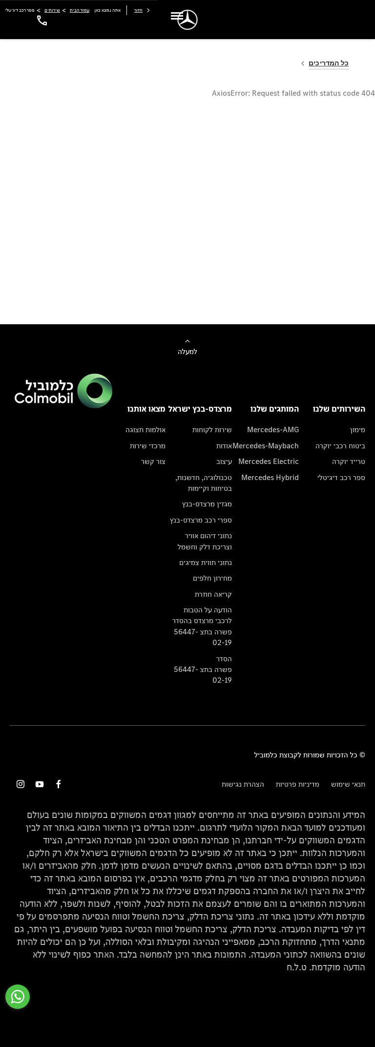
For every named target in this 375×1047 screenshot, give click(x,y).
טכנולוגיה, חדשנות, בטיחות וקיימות (203, 482)
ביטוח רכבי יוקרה (340, 445)
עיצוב (224, 461)
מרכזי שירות (148, 445)
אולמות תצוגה (145, 429)
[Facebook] (58, 784)
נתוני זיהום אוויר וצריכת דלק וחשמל (205, 540)
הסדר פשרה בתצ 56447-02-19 (203, 669)
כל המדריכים (329, 63)
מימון (357, 429)
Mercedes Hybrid (270, 477)
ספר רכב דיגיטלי (341, 477)
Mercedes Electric (268, 461)
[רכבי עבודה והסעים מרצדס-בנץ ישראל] (188, 20)
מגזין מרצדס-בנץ (207, 504)
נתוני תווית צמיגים (205, 562)
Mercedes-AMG (273, 429)
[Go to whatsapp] (17, 996)
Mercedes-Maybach (265, 445)
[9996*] (40, 20)
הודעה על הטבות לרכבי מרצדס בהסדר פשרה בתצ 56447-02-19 (202, 626)
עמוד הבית (79, 10)
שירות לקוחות (212, 429)
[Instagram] (20, 784)
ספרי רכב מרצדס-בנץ (201, 520)
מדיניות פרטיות (297, 784)
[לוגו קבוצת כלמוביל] (63, 405)
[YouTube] (39, 784)
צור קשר (153, 461)
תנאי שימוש (348, 784)
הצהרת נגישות (243, 784)
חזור (138, 10)
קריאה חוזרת (213, 594)
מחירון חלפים (212, 578)
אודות (224, 445)
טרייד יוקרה (348, 461)
